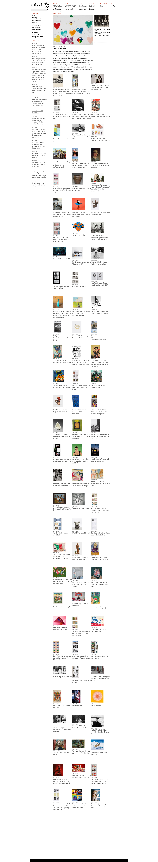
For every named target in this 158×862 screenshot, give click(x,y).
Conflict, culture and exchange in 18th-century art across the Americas (100, 165)
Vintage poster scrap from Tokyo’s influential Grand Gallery (38, 185)
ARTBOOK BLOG (35, 13)
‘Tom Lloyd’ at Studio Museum (81, 508)
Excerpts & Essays (36, 27)
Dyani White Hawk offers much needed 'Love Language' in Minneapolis (62, 658)
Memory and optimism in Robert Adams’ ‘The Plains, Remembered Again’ (81, 313)
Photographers (71, 8)
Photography (58, 5)
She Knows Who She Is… (79, 286)
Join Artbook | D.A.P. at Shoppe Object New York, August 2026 (39, 164)
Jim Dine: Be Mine (59, 49)
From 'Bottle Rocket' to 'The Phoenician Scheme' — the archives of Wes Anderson (99, 781)
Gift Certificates (114, 7)
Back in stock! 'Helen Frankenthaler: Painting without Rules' (100, 483)
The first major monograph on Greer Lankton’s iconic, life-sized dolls (100, 806)
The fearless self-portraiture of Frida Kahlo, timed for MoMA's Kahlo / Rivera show (62, 509)
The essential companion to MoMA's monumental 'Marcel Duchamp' (61, 436)
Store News (34, 17)
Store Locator (82, 8)
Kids (62, 11)
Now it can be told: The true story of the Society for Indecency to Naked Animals (80, 362)
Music (57, 8)
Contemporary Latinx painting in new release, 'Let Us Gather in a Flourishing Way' (62, 581)
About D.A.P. (81, 5)
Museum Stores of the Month (39, 19)
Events (101, 6)
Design (60, 6)
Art (54, 5)
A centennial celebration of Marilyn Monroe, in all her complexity (99, 264)
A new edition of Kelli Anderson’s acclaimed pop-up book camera (81, 214)
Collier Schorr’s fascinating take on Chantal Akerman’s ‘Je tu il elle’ (81, 137)
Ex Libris (34, 31)
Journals (67, 11)
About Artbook (92, 5)
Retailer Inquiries (82, 9)
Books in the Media (36, 26)
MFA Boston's (58, 51)
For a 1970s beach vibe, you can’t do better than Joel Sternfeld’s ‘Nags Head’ (80, 165)
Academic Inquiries (83, 11)
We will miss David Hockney (61, 258)
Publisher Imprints (82, 6)
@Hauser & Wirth (93, 8)
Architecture (56, 6)
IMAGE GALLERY (57, 13)
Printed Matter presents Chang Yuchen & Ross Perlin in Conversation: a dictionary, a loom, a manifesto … (39, 133)
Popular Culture (56, 11)
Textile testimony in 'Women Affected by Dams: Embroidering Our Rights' (61, 556)
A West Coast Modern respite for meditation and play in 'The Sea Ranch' (100, 436)
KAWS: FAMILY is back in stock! (81, 533)
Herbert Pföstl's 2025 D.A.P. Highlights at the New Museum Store (100, 732)
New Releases (68, 5)
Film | (54, 8)
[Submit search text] (48, 10)
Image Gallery (35, 24)
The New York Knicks (78, 235)
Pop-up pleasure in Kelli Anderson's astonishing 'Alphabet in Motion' (79, 806)
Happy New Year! (77, 705)
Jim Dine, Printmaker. (68, 71)
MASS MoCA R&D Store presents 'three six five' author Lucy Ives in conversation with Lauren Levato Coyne (39, 49)
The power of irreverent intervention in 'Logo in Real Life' (39, 155)
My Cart (112, 5)
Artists (66, 8)
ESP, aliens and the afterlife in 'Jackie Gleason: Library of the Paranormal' (81, 436)
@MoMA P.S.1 (92, 6)
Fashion (61, 8)
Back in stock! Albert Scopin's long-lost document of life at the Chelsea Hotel (100, 87)
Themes (71, 9)
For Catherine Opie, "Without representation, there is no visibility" (80, 461)
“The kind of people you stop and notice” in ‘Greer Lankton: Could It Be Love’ (62, 214)
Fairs (101, 8)
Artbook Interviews (36, 29)
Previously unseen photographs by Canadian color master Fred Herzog (100, 678)
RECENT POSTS (35, 40)
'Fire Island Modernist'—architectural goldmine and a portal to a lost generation (99, 237)
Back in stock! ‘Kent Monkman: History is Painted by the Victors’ (81, 584)
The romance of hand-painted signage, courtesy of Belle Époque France (81, 633)
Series (70, 11)
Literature (55, 9)
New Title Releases (36, 20)
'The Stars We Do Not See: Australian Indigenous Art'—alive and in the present (99, 412)
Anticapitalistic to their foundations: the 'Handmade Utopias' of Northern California (81, 91)
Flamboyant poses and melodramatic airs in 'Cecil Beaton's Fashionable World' (61, 781)
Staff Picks (67, 6)
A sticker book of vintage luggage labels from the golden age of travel (100, 510)
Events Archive (35, 38)
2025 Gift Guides (36, 34)
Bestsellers (74, 5)
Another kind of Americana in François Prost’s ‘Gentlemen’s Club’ (62, 190)
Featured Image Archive (37, 36)
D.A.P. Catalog (73, 6)
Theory (59, 9)
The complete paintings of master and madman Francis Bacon (99, 584)
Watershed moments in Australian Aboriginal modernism (79, 412)
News (101, 5)
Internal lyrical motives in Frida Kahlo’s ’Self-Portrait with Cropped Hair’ (81, 387)
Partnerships (92, 9)
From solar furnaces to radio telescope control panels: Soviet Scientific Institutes (99, 338)
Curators (67, 9)
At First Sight (35, 32)
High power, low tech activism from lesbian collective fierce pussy (62, 338)
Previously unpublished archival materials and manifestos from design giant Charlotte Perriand (81, 116)
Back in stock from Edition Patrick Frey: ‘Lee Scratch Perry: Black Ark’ (61, 239)
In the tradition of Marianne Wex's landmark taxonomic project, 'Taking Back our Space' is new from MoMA (39, 101)
